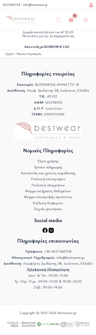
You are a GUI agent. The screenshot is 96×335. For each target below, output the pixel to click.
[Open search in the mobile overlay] (58, 20)
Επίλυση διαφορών (48, 202)
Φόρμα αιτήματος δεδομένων (48, 190)
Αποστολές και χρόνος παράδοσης (48, 172)
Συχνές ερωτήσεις (48, 208)
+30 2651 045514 (57, 251)
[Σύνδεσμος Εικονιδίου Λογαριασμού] (91, 5)
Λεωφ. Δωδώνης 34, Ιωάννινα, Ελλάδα (58, 90)
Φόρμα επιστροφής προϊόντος (48, 196)
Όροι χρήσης (48, 160)
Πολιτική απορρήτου (48, 184)
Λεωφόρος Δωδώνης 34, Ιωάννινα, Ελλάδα (57, 263)
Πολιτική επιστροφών (48, 178)
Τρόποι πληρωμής (48, 167)
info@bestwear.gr (35, 5)
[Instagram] (51, 231)
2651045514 (11, 5)
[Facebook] (45, 231)
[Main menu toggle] (86, 20)
